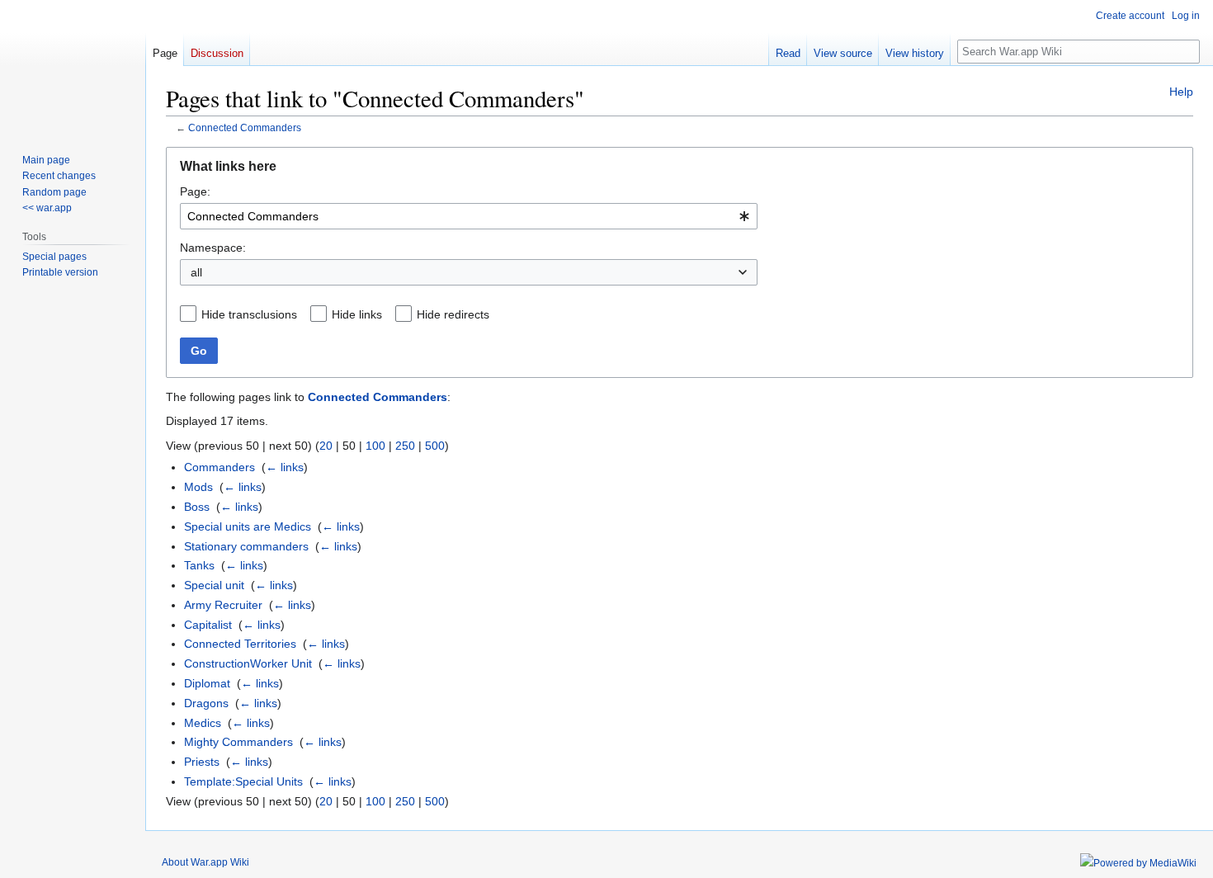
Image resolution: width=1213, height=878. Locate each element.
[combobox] (469, 216)
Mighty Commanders (238, 741)
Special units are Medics (247, 526)
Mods (198, 486)
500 (435, 445)
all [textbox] (196, 272)
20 (326, 445)
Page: (195, 191)
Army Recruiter (223, 604)
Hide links (357, 314)
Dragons (206, 703)
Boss (197, 506)
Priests (201, 761)
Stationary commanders (246, 546)
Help (1181, 91)
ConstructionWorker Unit (248, 663)
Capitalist (208, 624)
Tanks (199, 565)
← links (285, 467)
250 (405, 445)
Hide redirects (453, 314)
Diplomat (207, 683)
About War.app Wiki (205, 862)
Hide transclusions (249, 314)
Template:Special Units (243, 781)
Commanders (219, 467)
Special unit (214, 585)
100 (375, 445)
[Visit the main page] (73, 66)
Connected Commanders (244, 127)
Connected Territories (240, 643)
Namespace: (213, 247)
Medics (202, 722)
